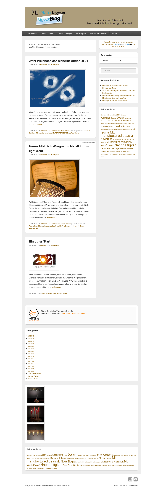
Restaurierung (111, 151)
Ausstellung (33, 226)
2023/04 (31, 371)
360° (108, 115)
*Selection (103, 115)
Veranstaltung (33, 228)
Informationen (112, 123)
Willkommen (32, 33)
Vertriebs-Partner (114, 154)
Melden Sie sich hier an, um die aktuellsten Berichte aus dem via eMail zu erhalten (118, 44)
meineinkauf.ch (118, 129)
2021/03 (31, 346)
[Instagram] (130, 479)
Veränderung (122, 154)
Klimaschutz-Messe (121, 123)
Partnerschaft (124, 149)
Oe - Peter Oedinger (77, 226)
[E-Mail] (136, 479)
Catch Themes (133, 485)
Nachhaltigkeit (125, 144)
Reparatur (103, 151)
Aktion (86, 131)
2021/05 (31, 351)
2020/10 (31, 336)
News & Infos (65, 131)
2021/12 (31, 358)
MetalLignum (55, 65)
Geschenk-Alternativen (82, 455)
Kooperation (109, 127)
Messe (125, 129)
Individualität (104, 123)
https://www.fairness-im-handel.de (74, 313)
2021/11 (31, 356)
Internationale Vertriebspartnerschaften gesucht (118, 95)
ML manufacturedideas (44, 133)
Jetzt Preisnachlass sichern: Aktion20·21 (58, 61)
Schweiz (118, 151)
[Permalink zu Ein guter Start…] (44, 271)
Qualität (130, 149)
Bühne (40, 226)
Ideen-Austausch (123, 120)
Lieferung (77, 458)
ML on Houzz (126, 139)
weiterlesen (38, 124)
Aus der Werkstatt (53, 131)
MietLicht (46, 226)
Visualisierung (131, 154)
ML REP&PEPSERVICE (60, 133)
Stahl (129, 151)
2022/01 (31, 361)
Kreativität (119, 126)
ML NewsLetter (117, 139)
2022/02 (31, 363)
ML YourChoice (74, 133)
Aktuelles (123, 115)
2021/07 (31, 353)
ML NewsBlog (65, 461)
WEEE (102, 157)
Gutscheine (111, 121)
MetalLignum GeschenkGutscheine (114, 100)
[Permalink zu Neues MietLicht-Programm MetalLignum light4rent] (54, 199)
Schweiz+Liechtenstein (98, 33)
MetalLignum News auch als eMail (114, 98)
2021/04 (31, 348)
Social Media (124, 151)
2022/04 (31, 366)
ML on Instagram (95, 462)
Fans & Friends (66, 224)
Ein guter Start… (41, 241)
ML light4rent (54, 226)
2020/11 (31, 338)
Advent (112, 115)
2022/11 (31, 368)
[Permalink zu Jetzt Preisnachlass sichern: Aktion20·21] (57, 109)
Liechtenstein (104, 129)
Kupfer (128, 127)
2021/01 (44, 131)
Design (120, 117)
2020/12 (31, 341)
